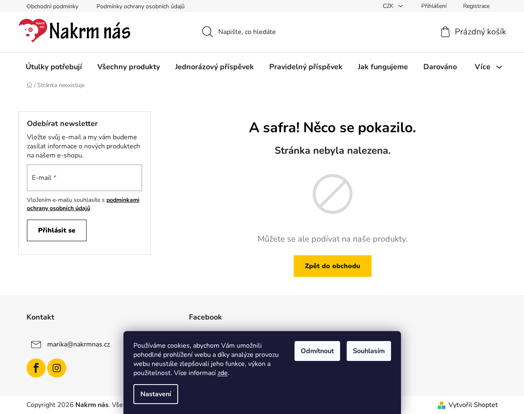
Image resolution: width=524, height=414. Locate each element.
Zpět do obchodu (332, 266)
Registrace (476, 6)
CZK (389, 6)
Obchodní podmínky (52, 6)
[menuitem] (53, 67)
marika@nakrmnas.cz (78, 344)
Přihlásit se (56, 230)
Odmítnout (317, 351)
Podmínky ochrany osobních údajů (141, 6)
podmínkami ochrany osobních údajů (83, 204)
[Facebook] (36, 368)
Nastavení (155, 394)
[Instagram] (56, 368)
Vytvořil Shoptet (473, 404)
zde (222, 373)
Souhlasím (369, 351)
